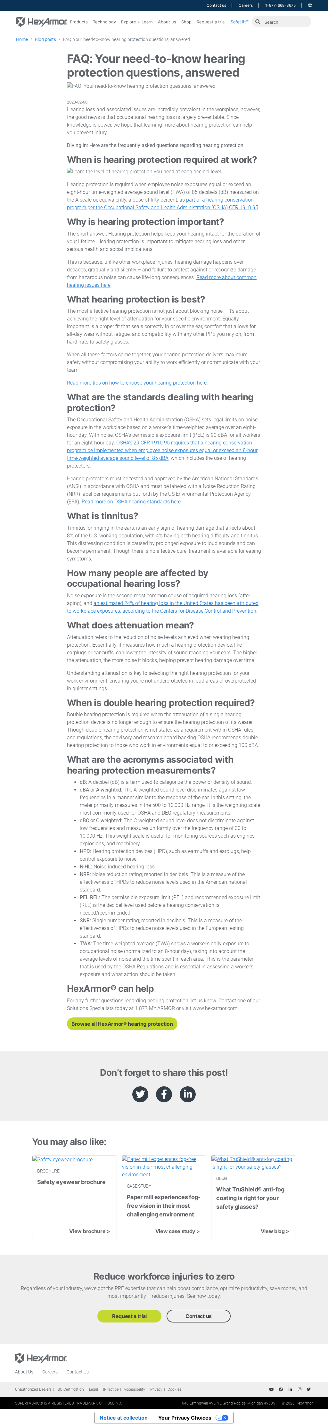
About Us (24, 1371)
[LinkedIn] (290, 1389)
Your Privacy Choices (184, 1417)
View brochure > (89, 1231)
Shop (186, 21)
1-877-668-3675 (280, 5)
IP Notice (111, 1389)
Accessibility (134, 1389)
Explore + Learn (137, 21)
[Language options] (310, 5)
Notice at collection (124, 1417)
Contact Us (78, 1371)
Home (22, 39)
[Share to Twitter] (140, 1094)
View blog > (275, 1231)
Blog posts (45, 39)
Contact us (216, 5)
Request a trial (211, 21)
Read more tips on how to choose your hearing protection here (137, 383)
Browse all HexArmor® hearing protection (122, 1024)
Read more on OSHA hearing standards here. (132, 502)
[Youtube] (271, 1389)
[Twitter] (309, 1389)
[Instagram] (299, 1389)
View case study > (177, 1231)
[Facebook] (281, 1389)
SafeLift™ (240, 21)
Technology (104, 21)
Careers (246, 5)
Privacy (156, 1389)
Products (79, 21)
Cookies (174, 1389)
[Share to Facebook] (164, 1094)
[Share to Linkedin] (188, 1094)
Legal (93, 1389)
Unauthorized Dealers (33, 1389)
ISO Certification (70, 1389)
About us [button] (167, 21)
